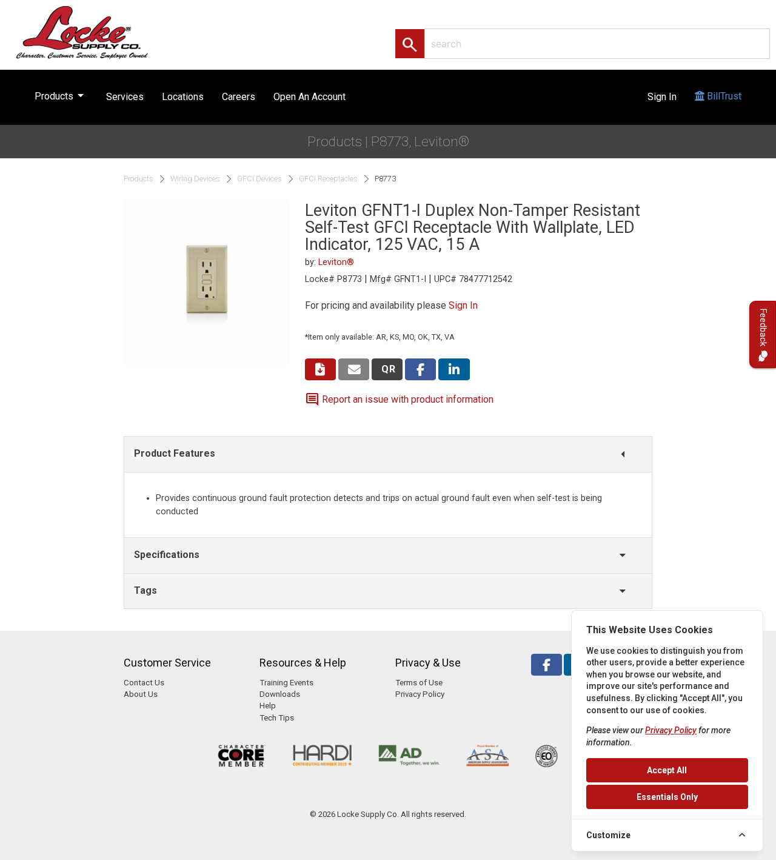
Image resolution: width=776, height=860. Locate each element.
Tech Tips (276, 717)
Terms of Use (419, 682)
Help (267, 705)
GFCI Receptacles (328, 179)
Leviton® (336, 262)
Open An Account (309, 96)
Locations (183, 96)
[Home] (95, 32)
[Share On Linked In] (453, 369)
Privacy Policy (419, 694)
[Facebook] (546, 665)
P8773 (385, 179)
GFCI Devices (259, 179)
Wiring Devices (195, 179)
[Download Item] (320, 369)
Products (61, 95)
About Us (141, 694)
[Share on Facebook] (420, 369)
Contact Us (144, 682)
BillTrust (722, 96)
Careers (238, 96)
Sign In (662, 96)
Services (125, 96)
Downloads (279, 694)
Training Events (286, 682)
